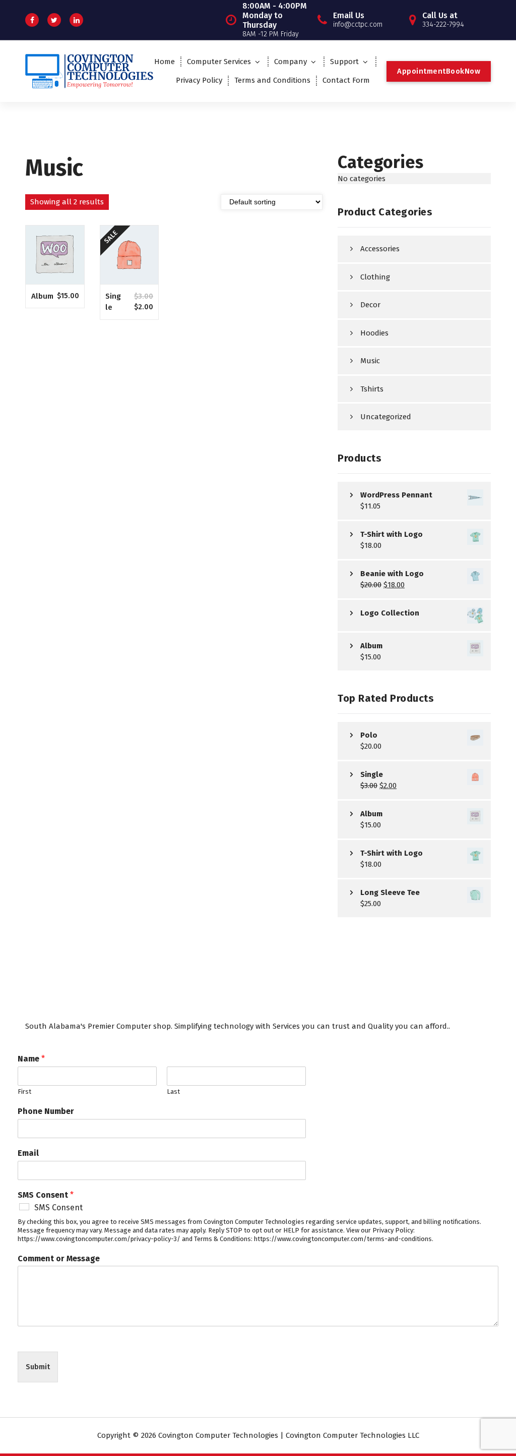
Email (28, 1153)
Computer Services (219, 61)
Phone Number (46, 1111)
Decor (370, 304)
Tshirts (371, 389)
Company (290, 61)
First (24, 1091)
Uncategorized (385, 416)
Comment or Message (59, 1258)
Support (344, 61)
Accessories (380, 248)
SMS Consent (46, 1195)
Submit (38, 1366)
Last (173, 1091)
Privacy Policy (199, 80)
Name (31, 1058)
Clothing (375, 277)
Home (164, 61)
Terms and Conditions (272, 80)
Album (42, 296)
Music (370, 360)
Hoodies (374, 333)
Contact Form (346, 80)
